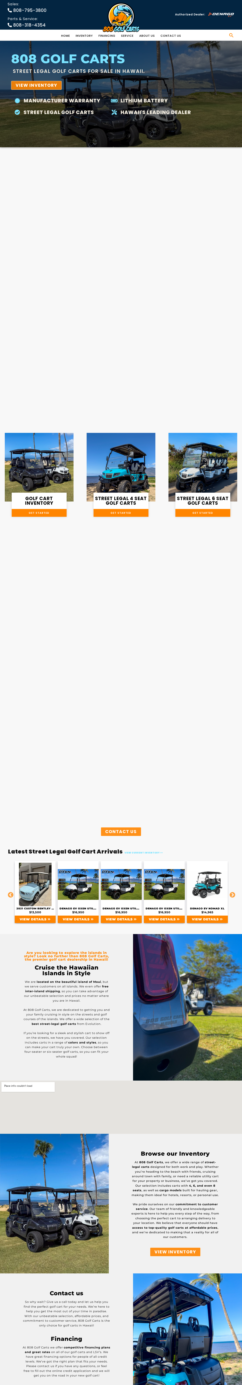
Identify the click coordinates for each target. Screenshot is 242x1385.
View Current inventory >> (144, 852)
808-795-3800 (29, 10)
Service (127, 36)
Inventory (84, 36)
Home (65, 36)
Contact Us (171, 36)
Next (231, 892)
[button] (231, 36)
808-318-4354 (29, 25)
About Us (147, 36)
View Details (34, 919)
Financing (107, 36)
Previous (9, 892)
